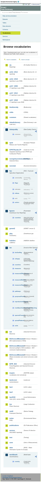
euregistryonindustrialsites (16, 159)
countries (18, 217)
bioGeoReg (18, 252)
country (17, 461)
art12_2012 (13, 72)
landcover (13, 380)
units (16, 325)
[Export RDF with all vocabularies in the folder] (36, 131)
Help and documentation (10, 16)
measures (18, 268)
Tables (4, 23)
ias (10, 247)
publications (14, 425)
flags (16, 183)
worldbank (13, 455)
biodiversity (13, 107)
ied (10, 332)
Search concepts (25, 59)
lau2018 (12, 397)
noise (11, 418)
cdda (11, 112)
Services (5, 36)
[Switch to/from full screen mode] (29, 4)
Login (26, 4)
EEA (10, 2)
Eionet (10, 12)
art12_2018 (13, 79)
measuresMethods (19, 280)
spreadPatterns (19, 320)
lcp (10, 404)
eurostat (12, 166)
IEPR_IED (13, 364)
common (12, 117)
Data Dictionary (17, 12)
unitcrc (17, 202)
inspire (12, 373)
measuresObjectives (19, 285)
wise (11, 447)
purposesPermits (19, 296)
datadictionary (14, 122)
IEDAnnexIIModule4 (16, 355)
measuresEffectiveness (19, 273)
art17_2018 (13, 100)
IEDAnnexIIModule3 (16, 346)
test (10, 437)
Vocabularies (7, 33)
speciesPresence (19, 315)
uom (11, 442)
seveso (12, 430)
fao (10, 171)
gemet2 (12, 228)
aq (10, 65)
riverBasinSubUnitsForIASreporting (19, 308)
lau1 (11, 387)
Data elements (7, 26)
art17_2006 (13, 86)
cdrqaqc (17, 259)
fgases (12, 211)
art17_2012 (13, 93)
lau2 (11, 392)
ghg (10, 233)
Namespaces (6, 39)
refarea (17, 193)
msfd (11, 411)
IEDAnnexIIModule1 (16, 339)
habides (12, 240)
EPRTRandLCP (15, 150)
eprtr (11, 143)
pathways (18, 291)
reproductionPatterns (19, 301)
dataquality (13, 129)
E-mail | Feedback (8, 476)
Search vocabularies (11, 59)
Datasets (5, 19)
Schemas (5, 29)
